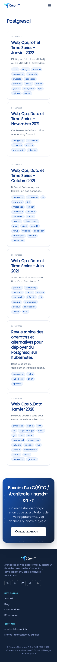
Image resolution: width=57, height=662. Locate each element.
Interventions (12, 609)
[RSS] (7, 583)
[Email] (23, 583)
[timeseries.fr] (38, 583)
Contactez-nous (28, 531)
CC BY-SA (35, 650)
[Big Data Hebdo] (30, 583)
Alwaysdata (31, 653)
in (15, 583)
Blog (7, 604)
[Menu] (49, 5)
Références (11, 615)
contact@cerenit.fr (15, 629)
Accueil (8, 598)
